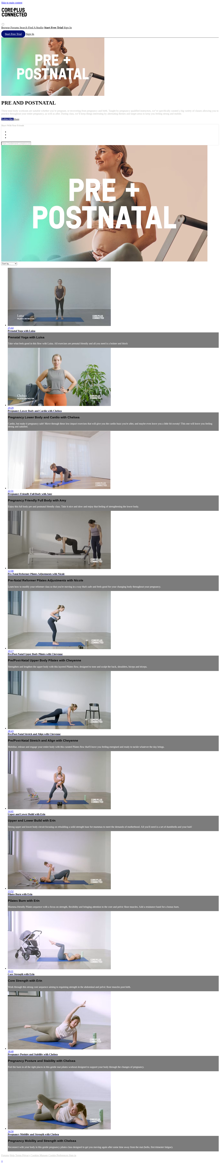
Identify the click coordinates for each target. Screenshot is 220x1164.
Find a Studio (35, 27)
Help (12, 1155)
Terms (18, 1155)
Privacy (26, 1155)
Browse (5, 27)
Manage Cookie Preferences (54, 1155)
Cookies (35, 1155)
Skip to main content (11, 2)
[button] (3, 24)
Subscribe (7, 119)
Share (16, 119)
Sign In (30, 34)
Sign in (68, 27)
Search (24, 27)
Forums (15, 27)
